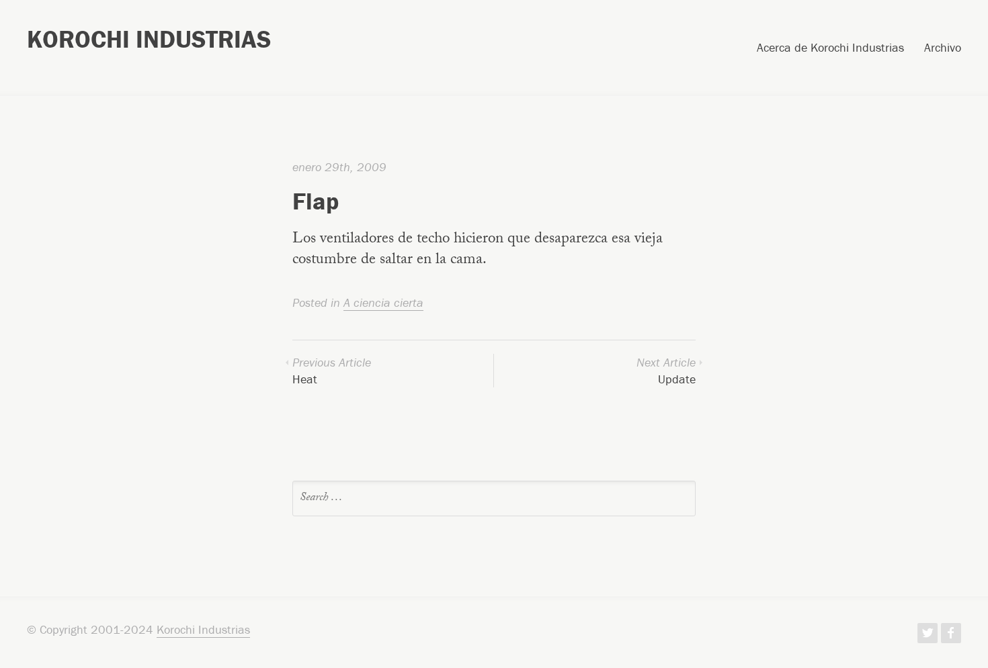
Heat (331, 370)
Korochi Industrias (149, 38)
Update (666, 370)
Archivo (942, 48)
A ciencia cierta (383, 302)
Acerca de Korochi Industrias (830, 48)
